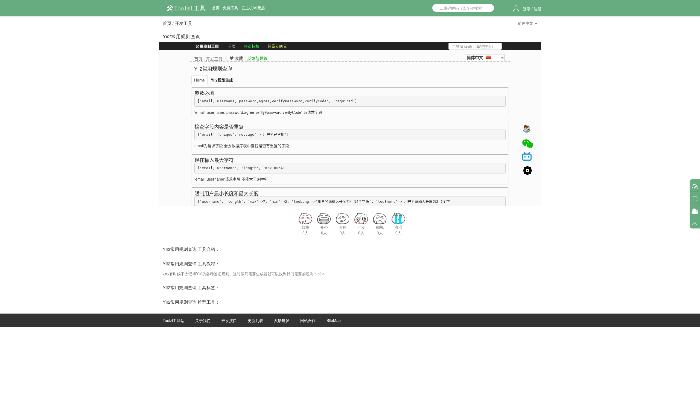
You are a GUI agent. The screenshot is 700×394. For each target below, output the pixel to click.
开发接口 (229, 320)
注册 (537, 8)
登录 (526, 8)
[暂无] (695, 186)
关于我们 (203, 320)
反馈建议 (281, 320)
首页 (216, 7)
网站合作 (308, 320)
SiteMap (333, 320)
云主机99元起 (253, 7)
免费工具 (230, 7)
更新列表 (255, 320)
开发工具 (183, 23)
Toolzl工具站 (173, 320)
